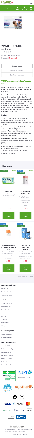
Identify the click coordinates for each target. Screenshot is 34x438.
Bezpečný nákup (6, 288)
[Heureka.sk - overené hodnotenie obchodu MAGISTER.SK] (7, 388)
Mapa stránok (17, 434)
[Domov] (7, 2)
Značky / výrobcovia (6, 303)
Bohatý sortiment (6, 292)
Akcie (2, 313)
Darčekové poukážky (7, 349)
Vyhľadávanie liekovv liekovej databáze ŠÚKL (24, 376)
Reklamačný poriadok (7, 365)
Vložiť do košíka (8, 215)
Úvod (10, 434)
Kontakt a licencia (6, 352)
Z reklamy (4, 319)
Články (3, 326)
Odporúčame (5, 322)
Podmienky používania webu (9, 361)
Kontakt (31, 3)
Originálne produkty (6, 295)
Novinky (3, 316)
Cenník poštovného (6, 334)
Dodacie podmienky (6, 337)
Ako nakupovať (5, 345)
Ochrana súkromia (6, 358)
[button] (31, 8)
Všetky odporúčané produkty (25, 276)
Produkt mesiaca (6, 309)
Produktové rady (5, 306)
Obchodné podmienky (7, 355)
